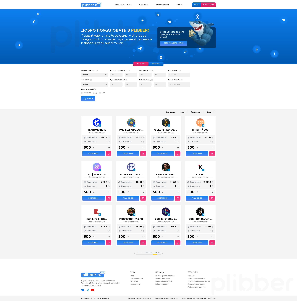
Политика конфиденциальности (139, 298)
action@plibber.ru (209, 298)
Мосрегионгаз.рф (131, 219)
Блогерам (143, 4)
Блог (132, 276)
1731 (159, 252)
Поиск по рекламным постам (199, 281)
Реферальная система (196, 287)
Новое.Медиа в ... (131, 175)
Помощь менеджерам (163, 281)
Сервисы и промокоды (196, 284)
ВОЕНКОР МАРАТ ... (200, 219)
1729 (150, 252)
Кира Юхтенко (166, 175)
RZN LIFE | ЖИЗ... (97, 219)
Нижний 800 (200, 130)
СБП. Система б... (166, 219)
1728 (146, 252)
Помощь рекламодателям (165, 276)
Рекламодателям (123, 4)
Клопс (200, 175)
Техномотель (97, 130)
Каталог (191, 276)
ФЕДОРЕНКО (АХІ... (165, 130)
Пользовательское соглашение (166, 298)
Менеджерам (162, 4)
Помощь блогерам (162, 278)
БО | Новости (97, 175)
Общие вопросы (161, 284)
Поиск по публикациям (196, 278)
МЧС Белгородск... (131, 130)
